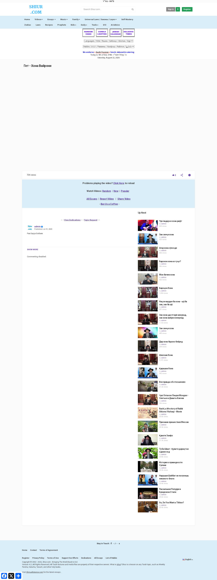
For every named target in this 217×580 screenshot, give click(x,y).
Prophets (61, 25)
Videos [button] (38, 19)
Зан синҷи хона (166, 234)
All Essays (92, 198)
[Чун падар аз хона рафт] (148, 225)
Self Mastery (127, 19)
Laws (38, 25)
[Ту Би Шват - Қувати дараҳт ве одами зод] (148, 453)
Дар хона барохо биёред (171, 341)
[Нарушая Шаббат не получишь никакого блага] (148, 480)
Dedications (86, 558)
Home (27, 19)
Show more (32, 250)
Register (187, 9)
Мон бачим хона (167, 274)
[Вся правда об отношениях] (148, 386)
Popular (125, 191)
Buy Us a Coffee (109, 204)
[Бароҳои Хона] (148, 292)
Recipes (49, 25)
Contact (33, 550)
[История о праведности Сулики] (148, 466)
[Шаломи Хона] (148, 359)
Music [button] (63, 19)
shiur (119, 564)
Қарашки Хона (166, 368)
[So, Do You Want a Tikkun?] (148, 506)
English (188, 559)
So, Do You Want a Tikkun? (171, 502)
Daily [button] (83, 25)
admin (37, 226)
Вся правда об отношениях (172, 382)
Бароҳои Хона (166, 288)
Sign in (171, 9)
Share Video (124, 198)
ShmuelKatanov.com (34, 572)
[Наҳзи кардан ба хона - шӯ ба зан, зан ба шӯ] (148, 305)
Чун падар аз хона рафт (170, 221)
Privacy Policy (38, 558)
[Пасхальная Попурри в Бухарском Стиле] (148, 493)
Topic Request (90, 220)
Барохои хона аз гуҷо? (170, 261)
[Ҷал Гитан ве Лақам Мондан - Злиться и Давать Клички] (148, 399)
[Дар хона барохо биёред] (148, 346)
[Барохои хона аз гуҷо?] (148, 265)
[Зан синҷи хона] (148, 238)
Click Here (118, 183)
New (116, 191)
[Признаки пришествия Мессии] (148, 426)
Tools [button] (94, 25)
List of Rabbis (111, 558)
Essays (50, 19)
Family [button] (75, 19)
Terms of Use (53, 558)
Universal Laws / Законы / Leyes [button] (100, 19)
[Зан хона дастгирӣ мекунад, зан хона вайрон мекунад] (148, 319)
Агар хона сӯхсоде (168, 248)
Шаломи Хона (166, 355)
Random (106, 191)
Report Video (107, 198)
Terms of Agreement (49, 550)
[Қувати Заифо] (148, 439)
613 (104, 25)
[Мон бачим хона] (148, 279)
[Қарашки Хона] (148, 372)
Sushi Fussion (102, 52)
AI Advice (115, 25)
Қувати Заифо (166, 435)
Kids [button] (73, 25)
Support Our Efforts (70, 558)
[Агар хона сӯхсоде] (148, 252)
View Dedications (72, 220)
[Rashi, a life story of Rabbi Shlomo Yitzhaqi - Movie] (148, 413)
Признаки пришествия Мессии (174, 422)
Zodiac (27, 25)
